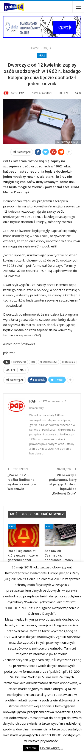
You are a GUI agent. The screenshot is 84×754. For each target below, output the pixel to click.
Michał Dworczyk (48, 362)
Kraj (42, 55)
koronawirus (19, 362)
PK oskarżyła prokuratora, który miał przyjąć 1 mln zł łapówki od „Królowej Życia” (61, 484)
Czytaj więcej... (51, 748)
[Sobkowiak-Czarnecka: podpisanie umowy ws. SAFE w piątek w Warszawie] (60, 535)
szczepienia (68, 362)
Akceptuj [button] (31, 748)
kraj (33, 362)
